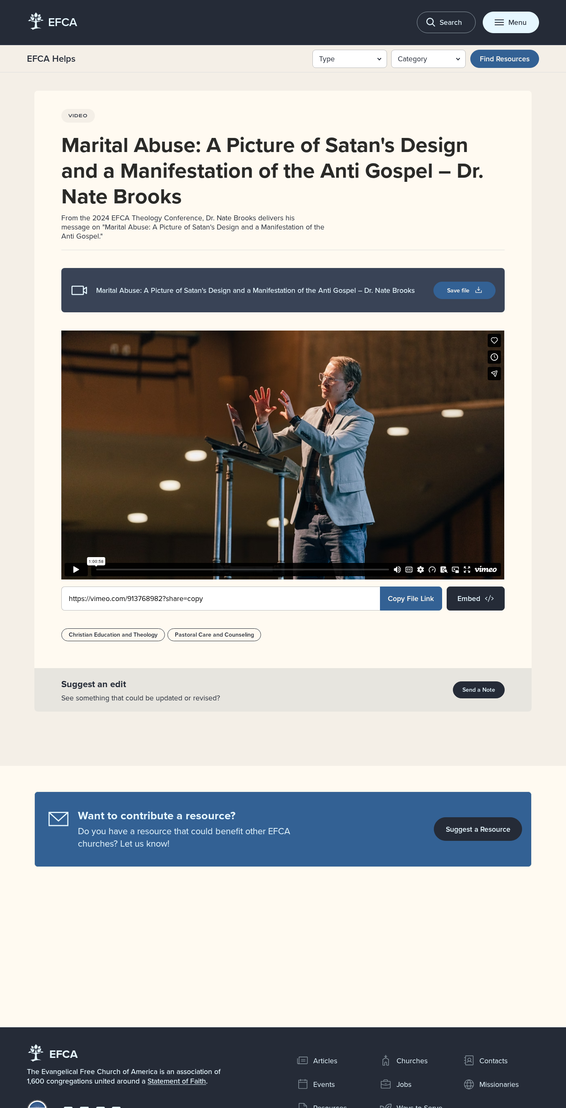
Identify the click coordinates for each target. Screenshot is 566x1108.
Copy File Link (411, 598)
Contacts (493, 1060)
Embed (468, 598)
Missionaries (499, 1084)
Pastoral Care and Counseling (214, 634)
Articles (325, 1060)
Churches (412, 1060)
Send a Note (478, 690)
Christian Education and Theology (113, 634)
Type (327, 58)
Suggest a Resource (478, 829)
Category (412, 58)
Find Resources (505, 58)
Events (324, 1084)
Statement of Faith (177, 1081)
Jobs (404, 1084)
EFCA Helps (51, 58)
